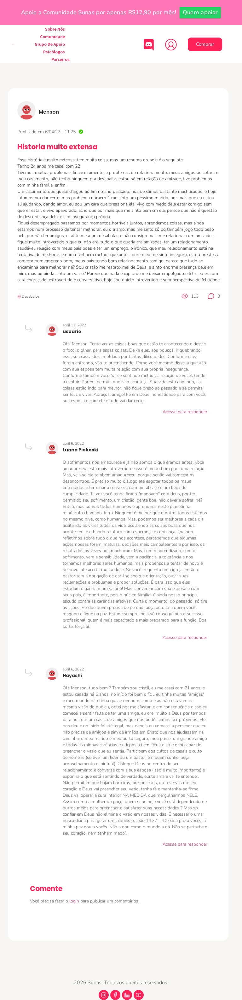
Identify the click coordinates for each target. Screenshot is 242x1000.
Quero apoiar (200, 12)
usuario (72, 331)
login (74, 901)
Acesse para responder (185, 412)
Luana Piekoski (80, 450)
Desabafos (31, 296)
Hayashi (72, 675)
